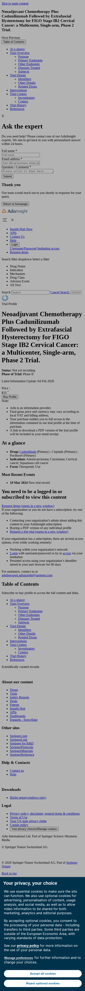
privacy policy (28, 945)
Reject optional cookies (43, 983)
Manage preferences (18, 957)
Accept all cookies (43, 973)
